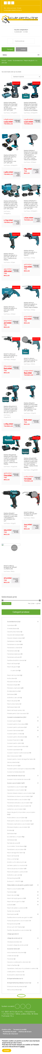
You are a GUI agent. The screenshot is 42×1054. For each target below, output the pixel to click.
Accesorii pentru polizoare (15, 727)
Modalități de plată (9, 1031)
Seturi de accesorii (13, 756)
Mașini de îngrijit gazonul (15, 898)
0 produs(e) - (21, 31)
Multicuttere (11, 678)
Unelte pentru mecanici (14, 971)
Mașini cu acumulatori (14, 889)
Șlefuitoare (10, 694)
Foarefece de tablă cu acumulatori (18, 806)
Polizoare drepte (12, 685)
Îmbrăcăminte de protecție (15, 986)
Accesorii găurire (12, 721)
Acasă (10, 60)
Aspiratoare (10, 625)
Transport (10, 49)
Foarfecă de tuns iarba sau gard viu (18, 917)
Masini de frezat (12, 856)
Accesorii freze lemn (13, 740)
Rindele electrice (12, 691)
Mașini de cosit (11, 895)
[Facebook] (17, 1006)
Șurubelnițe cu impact (14, 837)
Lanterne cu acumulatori (15, 809)
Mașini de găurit (29, 60)
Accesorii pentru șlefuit (14, 743)
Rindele (9, 830)
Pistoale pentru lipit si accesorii (17, 713)
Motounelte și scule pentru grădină (18, 885)
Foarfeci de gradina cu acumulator (18, 930)
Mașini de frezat (12, 663)
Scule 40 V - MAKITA (13, 881)
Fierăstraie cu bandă (13, 647)
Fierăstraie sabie (12, 651)
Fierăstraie (10, 892)
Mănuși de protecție (13, 989)
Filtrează (6, 603)
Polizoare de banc (13, 681)
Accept (6, 1050)
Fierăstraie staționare (13, 654)
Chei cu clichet (11, 859)
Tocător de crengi (12, 911)
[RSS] (28, 1006)
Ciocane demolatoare (14, 635)
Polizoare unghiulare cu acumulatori (19, 824)
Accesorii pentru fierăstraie (15, 737)
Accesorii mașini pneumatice (16, 746)
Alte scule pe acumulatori (15, 868)
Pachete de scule (12, 843)
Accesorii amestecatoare (15, 772)
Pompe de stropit (12, 924)
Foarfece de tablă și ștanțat (15, 660)
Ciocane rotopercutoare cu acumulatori (19, 793)
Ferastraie (10, 959)
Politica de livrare (25, 1031)
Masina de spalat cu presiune (16, 872)
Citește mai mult (17, 174)
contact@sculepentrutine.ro (13, 10)
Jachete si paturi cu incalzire (16, 865)
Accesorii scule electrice (15, 717)
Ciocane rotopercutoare (14, 638)
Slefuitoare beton (12, 707)
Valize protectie (12, 762)
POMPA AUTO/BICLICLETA (15, 862)
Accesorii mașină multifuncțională (18, 753)
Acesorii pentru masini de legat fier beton (20, 759)
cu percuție (14, 670)
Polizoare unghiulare (13, 688)
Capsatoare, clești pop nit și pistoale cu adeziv (21, 968)
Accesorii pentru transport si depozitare (19, 769)
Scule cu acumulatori (14, 783)
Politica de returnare (10, 1034)
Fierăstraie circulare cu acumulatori (18, 796)
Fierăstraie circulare (13, 644)
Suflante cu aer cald (13, 697)
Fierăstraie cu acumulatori (15, 849)
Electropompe (11, 914)
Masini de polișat (12, 701)
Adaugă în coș (17, 121)
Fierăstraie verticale (13, 657)
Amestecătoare (12, 628)
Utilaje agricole (12, 934)
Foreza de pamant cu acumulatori (18, 920)
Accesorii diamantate (14, 730)
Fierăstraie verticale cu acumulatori (18, 803)
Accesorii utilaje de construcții (16, 945)
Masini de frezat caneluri (15, 710)
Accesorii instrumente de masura (17, 779)
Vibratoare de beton (13, 942)
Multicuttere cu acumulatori (16, 817)
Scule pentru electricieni (15, 975)
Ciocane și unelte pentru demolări (18, 962)
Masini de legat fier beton (15, 852)
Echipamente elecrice (14, 978)
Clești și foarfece (12, 965)
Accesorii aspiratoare (13, 749)
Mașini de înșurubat (13, 675)
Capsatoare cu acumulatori (15, 790)
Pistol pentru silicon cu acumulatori (18, 821)
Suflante (9, 904)
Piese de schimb (12, 765)
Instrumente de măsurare (15, 952)
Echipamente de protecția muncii (18, 983)
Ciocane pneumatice (13, 631)
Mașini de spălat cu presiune (16, 908)
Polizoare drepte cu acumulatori (17, 827)
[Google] (22, 1006)
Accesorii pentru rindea (14, 733)
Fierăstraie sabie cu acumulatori (17, 799)
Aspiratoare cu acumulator (15, 787)
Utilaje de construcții (13, 938)
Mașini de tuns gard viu (14, 901)
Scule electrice (18, 60)
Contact (23, 49)
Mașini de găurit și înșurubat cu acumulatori (21, 812)
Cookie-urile (6, 1029)
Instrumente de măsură (14, 775)
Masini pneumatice (13, 704)
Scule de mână (12, 949)
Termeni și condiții (19, 1029)
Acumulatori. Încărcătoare (15, 846)
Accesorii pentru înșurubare (16, 724)
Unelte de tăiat (11, 955)
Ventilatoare (11, 840)
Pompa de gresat (12, 878)
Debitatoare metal (13, 641)
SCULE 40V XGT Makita (14, 927)
